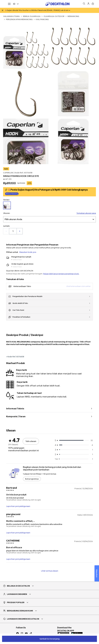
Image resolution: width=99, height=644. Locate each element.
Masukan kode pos (27, 252)
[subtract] (6, 231)
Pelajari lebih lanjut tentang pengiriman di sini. (61, 274)
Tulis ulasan (30, 441)
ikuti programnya (32, 479)
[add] (19, 231)
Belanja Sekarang (12, 194)
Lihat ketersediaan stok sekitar (78, 286)
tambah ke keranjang (50, 639)
